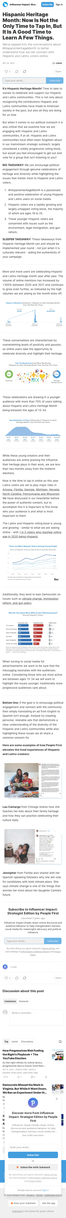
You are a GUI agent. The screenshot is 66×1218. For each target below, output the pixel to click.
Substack (17, 1211)
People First (22, 1069)
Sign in (59, 4)
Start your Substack (25, 1203)
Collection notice (53, 1195)
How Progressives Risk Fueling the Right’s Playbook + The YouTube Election (23, 1054)
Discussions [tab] (27, 1041)
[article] (33, 1064)
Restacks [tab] (23, 1001)
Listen (59, 63)
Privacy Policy (35, 1181)
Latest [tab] (14, 1041)
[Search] (60, 1041)
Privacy (30, 1195)
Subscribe (47, 4)
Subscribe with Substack (35, 1167)
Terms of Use (50, 1174)
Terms (39, 1195)
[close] (56, 1098)
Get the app (48, 1203)
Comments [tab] (10, 1001)
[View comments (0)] (17, 71)
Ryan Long (33, 1073)
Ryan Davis (16, 1073)
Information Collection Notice (43, 1177)
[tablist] (16, 1001)
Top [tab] (6, 1041)
